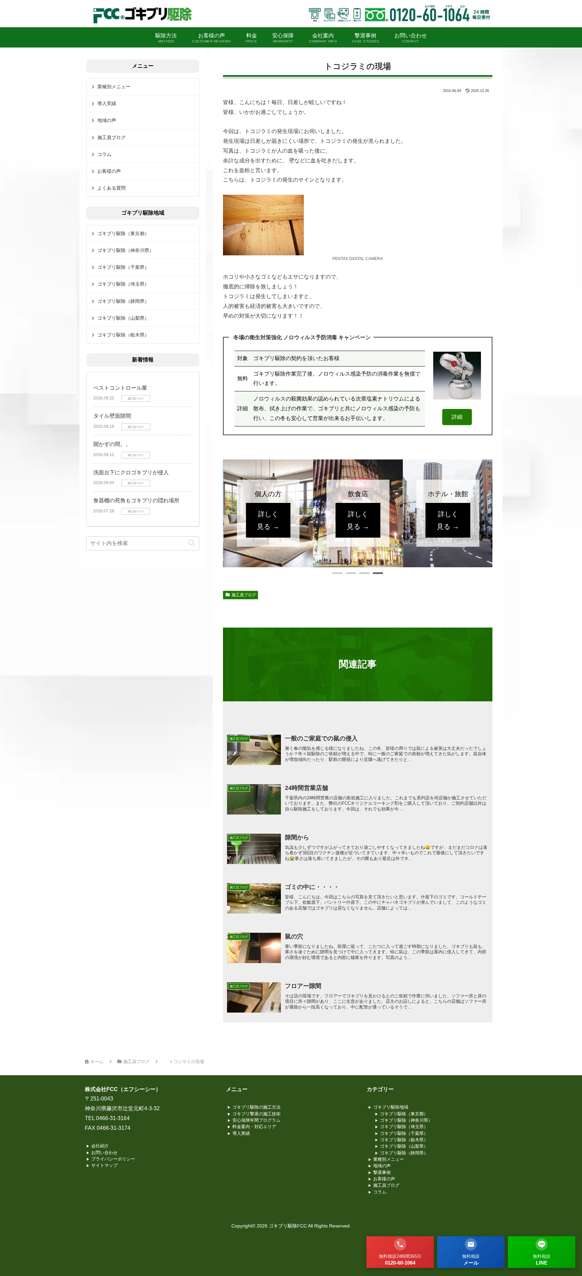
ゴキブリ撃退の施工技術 (256, 1113)
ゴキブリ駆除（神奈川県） (125, 250)
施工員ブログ (244, 595)
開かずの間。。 (112, 444)
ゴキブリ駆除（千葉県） (123, 267)
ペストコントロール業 (120, 388)
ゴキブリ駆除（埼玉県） (123, 284)
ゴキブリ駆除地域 (390, 1107)
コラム (104, 154)
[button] (337, 573)
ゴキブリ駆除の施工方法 (256, 1107)
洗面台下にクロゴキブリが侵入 (131, 472)
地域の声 (106, 120)
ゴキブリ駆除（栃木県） (123, 335)
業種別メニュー (113, 86)
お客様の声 (109, 171)
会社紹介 (100, 1145)
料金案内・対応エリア (254, 1126)
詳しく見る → (268, 520)
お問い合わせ (104, 1152)
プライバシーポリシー (113, 1158)
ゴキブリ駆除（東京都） (123, 233)
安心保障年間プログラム (256, 1120)
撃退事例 (382, 1172)
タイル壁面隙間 (112, 416)
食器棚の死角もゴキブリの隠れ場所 (136, 500)
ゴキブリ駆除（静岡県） (123, 301)
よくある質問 (111, 188)
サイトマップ (104, 1165)
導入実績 (106, 103)
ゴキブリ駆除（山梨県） (123, 318)
